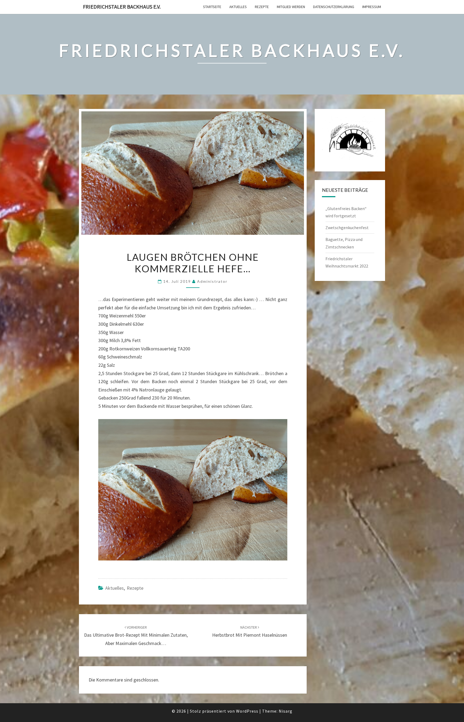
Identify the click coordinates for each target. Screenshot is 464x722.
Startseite (212, 6)
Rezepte (262, 6)
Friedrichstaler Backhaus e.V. (122, 6)
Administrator (212, 281)
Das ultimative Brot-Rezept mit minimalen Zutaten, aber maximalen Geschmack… (136, 635)
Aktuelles (238, 6)
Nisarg (285, 711)
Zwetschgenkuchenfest (347, 227)
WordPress (247, 711)
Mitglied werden (291, 6)
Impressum (371, 6)
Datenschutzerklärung (333, 6)
